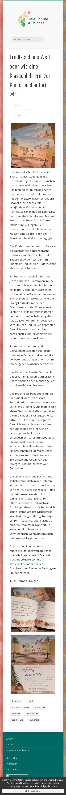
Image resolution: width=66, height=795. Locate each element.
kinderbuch (40, 707)
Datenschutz (12, 758)
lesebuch (16, 713)
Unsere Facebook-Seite (17, 750)
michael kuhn (32, 713)
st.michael (34, 720)
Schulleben (19, 115)
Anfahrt (9, 738)
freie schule (17, 701)
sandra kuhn (17, 720)
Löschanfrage (12, 769)
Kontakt (9, 744)
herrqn (18, 105)
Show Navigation (52, 28)
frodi (31, 701)
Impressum (11, 763)
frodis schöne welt (20, 707)
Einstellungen (33, 791)
